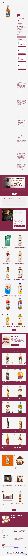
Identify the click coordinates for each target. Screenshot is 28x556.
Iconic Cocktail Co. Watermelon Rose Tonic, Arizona (20, 279)
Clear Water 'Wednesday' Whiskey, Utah (19, 430)
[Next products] (25, 39)
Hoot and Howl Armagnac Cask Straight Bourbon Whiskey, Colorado (7, 366)
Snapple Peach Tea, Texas (17, 295)
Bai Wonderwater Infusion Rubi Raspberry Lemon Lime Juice (7, 263)
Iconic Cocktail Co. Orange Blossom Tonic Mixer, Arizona (19, 326)
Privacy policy (17, 553)
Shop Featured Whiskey (15, 345)
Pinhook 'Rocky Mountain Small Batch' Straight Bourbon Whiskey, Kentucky (7, 430)
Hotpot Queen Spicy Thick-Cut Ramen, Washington (7, 467)
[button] (1, 3)
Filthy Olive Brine (4, 247)
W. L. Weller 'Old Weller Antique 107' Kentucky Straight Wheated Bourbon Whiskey (7, 447)
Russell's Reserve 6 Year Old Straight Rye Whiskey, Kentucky (22, 44)
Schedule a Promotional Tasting (5, 535)
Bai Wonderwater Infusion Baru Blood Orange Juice (19, 263)
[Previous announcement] (1, 1)
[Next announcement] (26, 1)
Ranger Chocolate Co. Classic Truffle (7, 485)
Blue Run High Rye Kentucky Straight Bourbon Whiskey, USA (22, 59)
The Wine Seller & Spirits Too (18, 535)
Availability (19, 16)
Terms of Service (4, 537)
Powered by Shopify (10, 553)
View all (14, 330)
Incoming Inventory (20, 26)
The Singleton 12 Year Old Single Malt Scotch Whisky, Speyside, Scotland (19, 414)
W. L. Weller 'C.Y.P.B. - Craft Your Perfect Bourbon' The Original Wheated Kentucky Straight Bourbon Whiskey (20, 447)
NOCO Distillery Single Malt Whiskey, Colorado (19, 398)
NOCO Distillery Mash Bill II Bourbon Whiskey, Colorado (7, 414)
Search (2, 532)
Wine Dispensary (7, 553)
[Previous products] (24, 39)
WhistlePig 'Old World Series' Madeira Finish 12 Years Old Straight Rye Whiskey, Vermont (19, 382)
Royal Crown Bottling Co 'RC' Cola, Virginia (8, 295)
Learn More (14, 193)
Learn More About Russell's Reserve (18, 226)
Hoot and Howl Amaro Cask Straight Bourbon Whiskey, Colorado (19, 366)
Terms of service (21, 553)
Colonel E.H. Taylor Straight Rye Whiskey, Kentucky (7, 398)
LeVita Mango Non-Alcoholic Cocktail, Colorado (7, 326)
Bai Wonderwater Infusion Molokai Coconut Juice (20, 247)
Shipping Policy (3, 540)
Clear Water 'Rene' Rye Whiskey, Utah (7, 381)
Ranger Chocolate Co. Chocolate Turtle (19, 467)
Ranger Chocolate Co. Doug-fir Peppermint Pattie (20, 485)
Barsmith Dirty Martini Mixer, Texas (6, 279)
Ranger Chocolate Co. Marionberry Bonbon (7, 503)
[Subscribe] (13, 547)
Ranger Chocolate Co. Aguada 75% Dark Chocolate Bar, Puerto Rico (19, 504)
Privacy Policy (3, 542)
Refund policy (14, 553)
